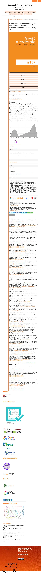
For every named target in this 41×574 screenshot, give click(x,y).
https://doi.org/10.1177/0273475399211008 (29, 362)
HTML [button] (24, 81)
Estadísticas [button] (20, 14)
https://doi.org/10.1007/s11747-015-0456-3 (16, 343)
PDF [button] (23, 73)
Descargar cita (22, 156)
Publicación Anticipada (27, 14)
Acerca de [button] (24, 12)
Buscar (14, 16)
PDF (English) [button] (23, 75)
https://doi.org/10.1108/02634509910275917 (16, 259)
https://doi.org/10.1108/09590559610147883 (16, 331)
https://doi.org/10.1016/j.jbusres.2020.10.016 (16, 246)
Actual (15, 12)
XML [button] (23, 85)
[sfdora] (14, 493)
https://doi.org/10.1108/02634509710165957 (29, 225)
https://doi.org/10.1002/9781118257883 (24, 301)
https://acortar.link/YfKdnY (28, 283)
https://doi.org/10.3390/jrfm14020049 (28, 286)
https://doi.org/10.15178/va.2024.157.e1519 (18, 91)
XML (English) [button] (23, 87)
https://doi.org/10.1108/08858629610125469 (23, 339)
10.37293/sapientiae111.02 (14, 210)
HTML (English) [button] (23, 83)
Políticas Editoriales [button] (13, 14)
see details (15, 148)
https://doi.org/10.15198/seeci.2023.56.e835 (18, 384)
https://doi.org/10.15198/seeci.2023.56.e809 (16, 388)
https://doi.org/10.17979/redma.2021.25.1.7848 (16, 263)
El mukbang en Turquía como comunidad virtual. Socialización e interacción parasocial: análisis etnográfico (13, 533)
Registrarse (35, 1)
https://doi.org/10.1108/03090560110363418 (24, 278)
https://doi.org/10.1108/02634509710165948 (16, 321)
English (6, 396)
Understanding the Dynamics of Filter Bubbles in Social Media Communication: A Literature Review (13, 529)
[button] (12, 212)
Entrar (39, 1)
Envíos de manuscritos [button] (31, 12)
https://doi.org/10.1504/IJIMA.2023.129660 (22, 359)
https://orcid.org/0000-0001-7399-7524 (15, 99)
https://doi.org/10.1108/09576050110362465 (16, 229)
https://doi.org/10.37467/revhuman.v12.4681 (16, 375)
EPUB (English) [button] (23, 79)
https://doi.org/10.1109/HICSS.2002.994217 (26, 241)
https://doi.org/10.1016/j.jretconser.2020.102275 (17, 325)
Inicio (6, 12)
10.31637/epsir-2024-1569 (14, 205)
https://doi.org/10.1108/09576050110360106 (16, 221)
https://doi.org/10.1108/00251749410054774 (16, 267)
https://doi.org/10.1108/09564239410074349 (16, 271)
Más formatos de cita (14, 156)
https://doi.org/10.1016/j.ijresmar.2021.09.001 (24, 353)
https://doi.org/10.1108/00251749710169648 (16, 274)
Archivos (19, 12)
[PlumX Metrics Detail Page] (15, 142)
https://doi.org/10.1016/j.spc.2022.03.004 (20, 254)
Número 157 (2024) (20, 19)
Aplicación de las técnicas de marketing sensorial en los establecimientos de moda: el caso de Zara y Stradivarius (12, 540)
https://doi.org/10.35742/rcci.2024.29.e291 (16, 369)
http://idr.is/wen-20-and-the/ (16, 310)
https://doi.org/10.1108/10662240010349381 (21, 350)
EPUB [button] (23, 77)
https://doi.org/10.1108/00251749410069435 (16, 346)
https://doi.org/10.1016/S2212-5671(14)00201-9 (27, 306)
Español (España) (8, 394)
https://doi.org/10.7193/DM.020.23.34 (21, 251)
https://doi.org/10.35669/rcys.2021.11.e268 (22, 379)
